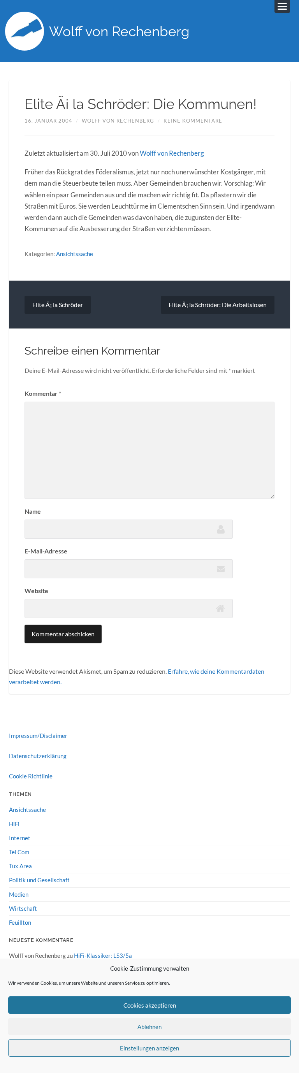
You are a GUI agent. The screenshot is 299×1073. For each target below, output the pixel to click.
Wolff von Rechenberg (119, 31)
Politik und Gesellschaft (39, 879)
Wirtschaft (23, 908)
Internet (19, 837)
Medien (18, 894)
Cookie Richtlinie (31, 776)
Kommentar (43, 393)
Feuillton (20, 922)
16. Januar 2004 (48, 121)
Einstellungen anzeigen (149, 1048)
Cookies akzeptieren (149, 1005)
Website (36, 590)
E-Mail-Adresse (46, 551)
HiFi (14, 823)
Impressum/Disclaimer (38, 735)
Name (33, 511)
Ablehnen (149, 1026)
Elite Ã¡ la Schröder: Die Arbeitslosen (218, 304)
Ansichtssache (74, 253)
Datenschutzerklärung (38, 755)
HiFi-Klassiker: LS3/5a (103, 955)
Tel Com (19, 851)
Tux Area (20, 865)
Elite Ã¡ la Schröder (57, 304)
